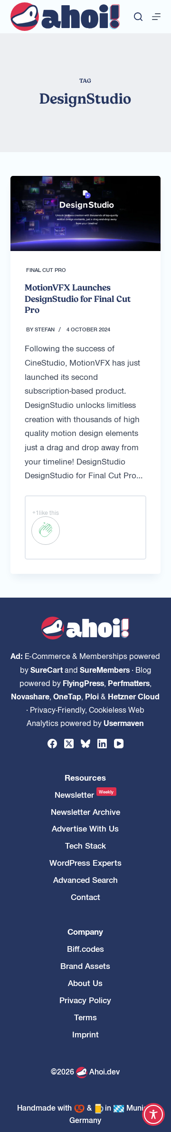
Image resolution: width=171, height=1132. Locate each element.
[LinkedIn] (102, 743)
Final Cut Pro (46, 269)
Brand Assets (85, 965)
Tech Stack (85, 845)
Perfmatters (129, 682)
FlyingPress (83, 682)
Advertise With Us (85, 828)
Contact (85, 896)
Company (85, 931)
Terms (85, 1017)
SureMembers (105, 669)
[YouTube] (119, 743)
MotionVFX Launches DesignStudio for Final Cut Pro (78, 298)
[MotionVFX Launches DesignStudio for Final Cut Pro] (85, 213)
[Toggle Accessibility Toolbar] (153, 1114)
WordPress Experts (85, 862)
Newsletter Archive (85, 811)
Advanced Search (85, 879)
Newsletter (84, 794)
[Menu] (156, 16)
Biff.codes (85, 948)
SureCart (46, 669)
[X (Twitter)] (69, 743)
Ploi (92, 696)
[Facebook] (52, 743)
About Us (85, 982)
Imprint (85, 1034)
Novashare (30, 696)
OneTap (67, 696)
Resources (85, 777)
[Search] (138, 16)
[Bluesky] (85, 743)
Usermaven (124, 722)
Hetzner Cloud (134, 696)
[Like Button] (45, 530)
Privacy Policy (85, 1000)
